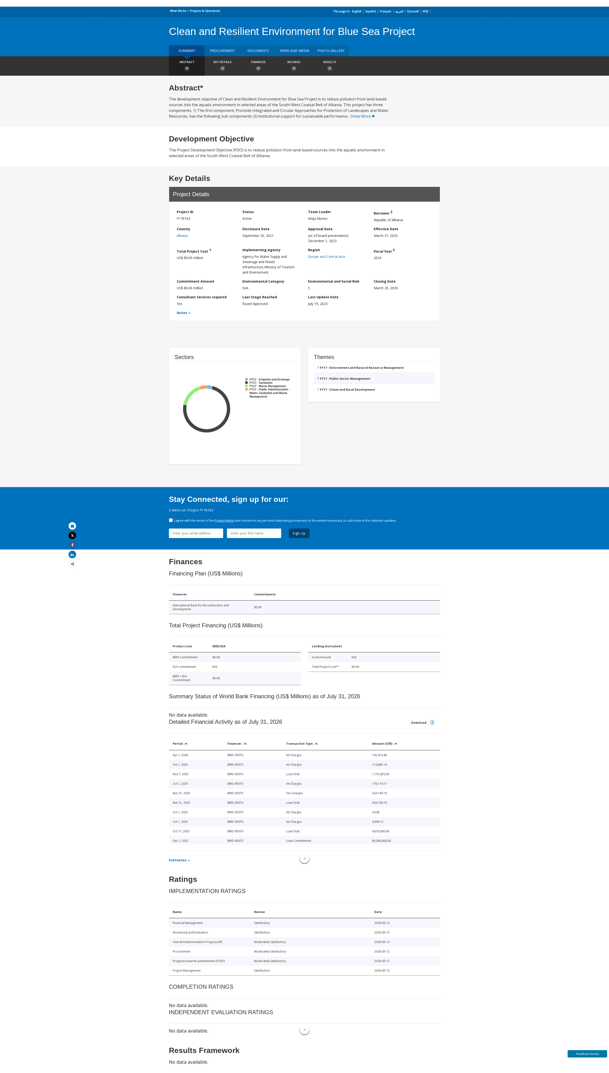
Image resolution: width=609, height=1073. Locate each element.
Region (314, 250)
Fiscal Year (384, 251)
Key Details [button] (222, 62)
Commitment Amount (195, 281)
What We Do (178, 11)
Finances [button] (258, 62)
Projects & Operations (205, 11)
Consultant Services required (201, 297)
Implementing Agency (261, 250)
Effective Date (386, 229)
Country (183, 229)
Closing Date (385, 281)
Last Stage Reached (259, 297)
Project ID (185, 212)
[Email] (72, 526)
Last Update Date (323, 297)
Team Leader (319, 212)
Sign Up (299, 533)
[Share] (72, 545)
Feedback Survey (587, 1054)
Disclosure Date (256, 229)
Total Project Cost (194, 251)
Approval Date (320, 229)
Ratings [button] (293, 62)
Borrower (383, 212)
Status (248, 212)
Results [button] (329, 62)
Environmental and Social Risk (333, 281)
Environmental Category (263, 281)
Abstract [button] (186, 62)
